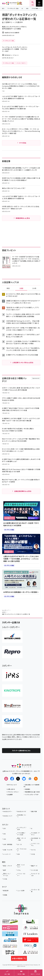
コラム (19, 870)
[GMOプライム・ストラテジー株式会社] (12, 721)
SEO (3, 8)
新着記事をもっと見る (23, 218)
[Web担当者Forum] (21, 766)
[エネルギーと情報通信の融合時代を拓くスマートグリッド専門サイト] (10, 941)
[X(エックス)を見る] (18, 779)
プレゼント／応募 (35, 890)
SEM (18, 854)
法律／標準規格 (7, 844)
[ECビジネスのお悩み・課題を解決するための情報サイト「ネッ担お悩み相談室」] (19, 959)
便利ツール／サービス (7, 874)
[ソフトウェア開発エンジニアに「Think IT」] (30, 922)
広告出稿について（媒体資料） (31, 785)
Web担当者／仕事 (35, 839)
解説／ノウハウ (7, 866)
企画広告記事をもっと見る (22, 491)
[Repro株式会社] (12, 652)
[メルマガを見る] (6, 779)
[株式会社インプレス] (21, 910)
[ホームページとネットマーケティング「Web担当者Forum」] (10, 928)
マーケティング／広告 (13, 8)
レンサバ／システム (35, 844)
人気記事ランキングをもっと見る (22, 362)
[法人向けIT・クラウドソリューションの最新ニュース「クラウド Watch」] (10, 935)
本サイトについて (12, 785)
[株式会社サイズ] (12, 706)
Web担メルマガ (21, 811)
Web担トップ (5, 610)
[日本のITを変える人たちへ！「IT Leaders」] (30, 935)
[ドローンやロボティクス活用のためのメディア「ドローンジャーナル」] (10, 953)
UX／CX (19, 844)
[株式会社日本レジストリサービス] (12, 675)
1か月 (34, 288)
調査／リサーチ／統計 (21, 839)
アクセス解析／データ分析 (21, 834)
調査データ (34, 866)
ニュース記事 (20, 890)
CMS (4, 839)
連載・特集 (34, 811)
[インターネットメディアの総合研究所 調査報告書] (30, 928)
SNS (27, 8)
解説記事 (5, 890)
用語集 (4, 612)
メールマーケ (6, 854)
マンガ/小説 (34, 870)
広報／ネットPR (7, 850)
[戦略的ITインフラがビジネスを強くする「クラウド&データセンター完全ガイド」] (10, 922)
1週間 (21, 288)
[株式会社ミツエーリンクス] (12, 637)
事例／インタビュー (20, 865)
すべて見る (22, 143)
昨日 (8, 288)
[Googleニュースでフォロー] (30, 779)
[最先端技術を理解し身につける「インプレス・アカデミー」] (30, 953)
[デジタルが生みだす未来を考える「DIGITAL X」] (30, 947)
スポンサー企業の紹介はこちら (21, 751)
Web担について (7, 816)
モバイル (33, 850)
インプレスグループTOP (31, 794)
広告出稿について (21, 816)
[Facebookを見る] (12, 779)
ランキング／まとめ (35, 874)
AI (22, 8)
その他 (33, 854)
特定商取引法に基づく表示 (32, 792)
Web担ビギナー (7, 811)
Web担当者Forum (9, 3)
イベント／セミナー (21, 874)
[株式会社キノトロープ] (12, 690)
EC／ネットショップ (21, 850)
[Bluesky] (24, 779)
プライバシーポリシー (13, 792)
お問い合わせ (11, 789)
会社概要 (9, 794)
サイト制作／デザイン (35, 834)
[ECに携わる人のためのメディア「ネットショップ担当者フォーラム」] (30, 941)
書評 (4, 870)
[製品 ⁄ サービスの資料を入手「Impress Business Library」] (10, 947)
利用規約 (27, 789)
